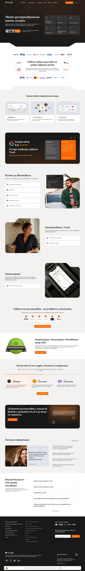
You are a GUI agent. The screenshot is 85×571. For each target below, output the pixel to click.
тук (57, 568)
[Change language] (76, 3)
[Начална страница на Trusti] (9, 3)
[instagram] (10, 560)
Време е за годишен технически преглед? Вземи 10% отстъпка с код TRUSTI (63, 453)
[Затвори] (79, 568)
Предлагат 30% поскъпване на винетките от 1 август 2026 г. (64, 465)
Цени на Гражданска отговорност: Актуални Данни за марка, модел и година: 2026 (64, 459)
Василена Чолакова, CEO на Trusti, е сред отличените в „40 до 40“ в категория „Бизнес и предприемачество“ (63, 447)
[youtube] (14, 560)
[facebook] (6, 560)
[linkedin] (18, 560)
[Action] (79, 3)
